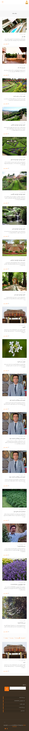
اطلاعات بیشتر (5, 44)
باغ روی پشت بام (21, 68)
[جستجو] (7, 689)
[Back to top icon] (4, 722)
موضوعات (6, 638)
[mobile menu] (2, 2)
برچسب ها (11, 638)
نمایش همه (22, 638)
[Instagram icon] (7, 729)
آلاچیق (24, 327)
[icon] (5, 729)
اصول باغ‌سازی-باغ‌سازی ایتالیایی (18, 125)
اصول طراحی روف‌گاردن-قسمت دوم (17, 439)
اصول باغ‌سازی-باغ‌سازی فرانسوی (18, 160)
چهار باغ (23, 37)
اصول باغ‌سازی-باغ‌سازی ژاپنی (18, 229)
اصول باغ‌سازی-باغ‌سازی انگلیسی (18, 194)
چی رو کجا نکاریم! (21, 623)
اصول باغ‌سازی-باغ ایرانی (19, 295)
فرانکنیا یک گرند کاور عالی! (19, 512)
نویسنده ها (17, 638)
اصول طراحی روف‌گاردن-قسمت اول (17, 400)
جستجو (24, 685)
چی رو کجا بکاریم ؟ (21, 546)
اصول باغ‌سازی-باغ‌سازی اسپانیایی (17, 260)
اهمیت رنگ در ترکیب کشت (19, 96)
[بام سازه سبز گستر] (27, 2)
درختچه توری (23, 710)
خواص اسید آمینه (21, 362)
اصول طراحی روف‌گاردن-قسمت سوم (17, 477)
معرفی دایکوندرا (22, 704)
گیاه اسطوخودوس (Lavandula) (18, 585)
